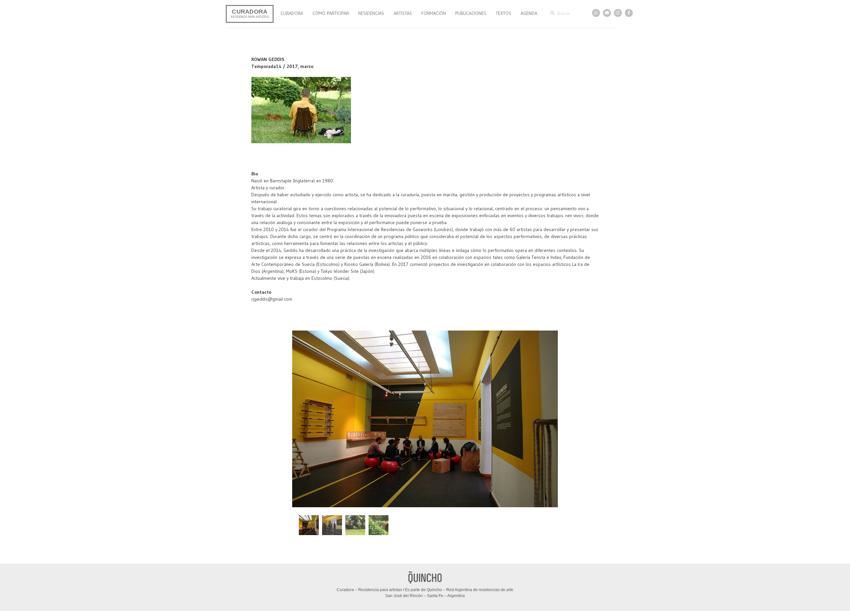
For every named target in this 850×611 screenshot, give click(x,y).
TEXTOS (503, 13)
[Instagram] (618, 13)
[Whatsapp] (596, 13)
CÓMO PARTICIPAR (330, 13)
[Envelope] (607, 13)
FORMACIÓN (433, 13)
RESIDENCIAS (371, 13)
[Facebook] (629, 13)
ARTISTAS (402, 13)
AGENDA (529, 13)
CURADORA (249, 11)
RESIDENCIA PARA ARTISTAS (250, 17)
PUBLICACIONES (470, 13)
